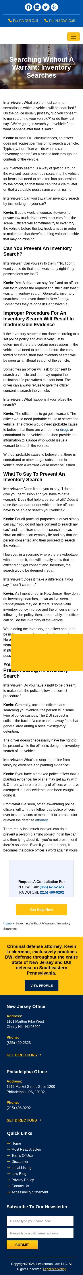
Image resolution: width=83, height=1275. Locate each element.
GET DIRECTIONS (22, 1055)
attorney (41, 820)
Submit (22, 1245)
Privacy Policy (23, 1180)
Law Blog (19, 1174)
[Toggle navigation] (73, 36)
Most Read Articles (26, 1149)
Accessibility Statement (30, 1192)
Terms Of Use (22, 1155)
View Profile (42, 985)
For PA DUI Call (25, 21)
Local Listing (21, 1168)
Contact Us (20, 1186)
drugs (64, 430)
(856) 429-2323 (19, 1043)
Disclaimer (20, 1161)
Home (7, 923)
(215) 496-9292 (19, 1108)
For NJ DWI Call (62, 21)
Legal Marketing (54, 1269)
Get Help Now (41, 910)
